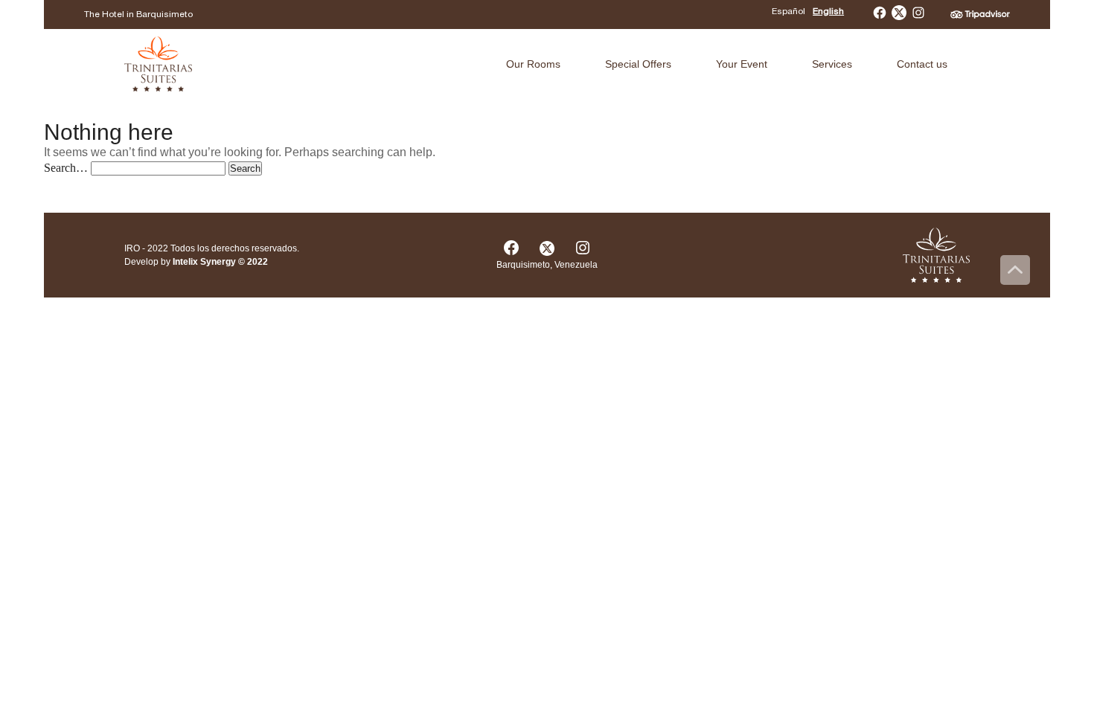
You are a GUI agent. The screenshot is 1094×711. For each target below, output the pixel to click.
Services (832, 64)
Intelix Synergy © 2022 (220, 262)
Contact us (922, 64)
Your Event (741, 64)
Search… (66, 167)
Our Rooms (533, 64)
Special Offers (638, 64)
